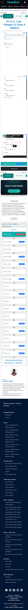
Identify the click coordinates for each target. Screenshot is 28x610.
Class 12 (3, 6)
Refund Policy (14, 598)
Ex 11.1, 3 (13, 293)
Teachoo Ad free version (11, 466)
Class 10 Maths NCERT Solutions (13, 521)
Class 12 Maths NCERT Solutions (13, 527)
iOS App (7, 417)
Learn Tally (8, 566)
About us (10, 595)
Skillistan (7, 471)
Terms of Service (10, 597)
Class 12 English (9, 495)
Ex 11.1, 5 (13, 308)
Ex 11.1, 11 (13, 353)
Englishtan (7, 577)
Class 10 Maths (9, 481)
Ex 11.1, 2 (6, 286)
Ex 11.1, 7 (13, 323)
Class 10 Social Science (11, 490)
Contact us (17, 595)
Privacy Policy (19, 597)
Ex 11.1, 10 (13, 346)
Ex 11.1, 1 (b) (13, 241)
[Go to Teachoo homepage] (13, 2)
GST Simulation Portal (10, 474)
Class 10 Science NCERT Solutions (14, 554)
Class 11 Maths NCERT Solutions (13, 524)
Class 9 (23, 6)
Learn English (8, 561)
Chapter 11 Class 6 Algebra (7, 10)
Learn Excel (8, 564)
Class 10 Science (9, 484)
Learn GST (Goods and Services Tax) (14, 569)
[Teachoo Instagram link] (10, 590)
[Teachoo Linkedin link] (21, 590)
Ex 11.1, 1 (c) (7, 249)
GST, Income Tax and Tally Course (13, 463)
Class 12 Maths (9, 492)
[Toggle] (2, 2)
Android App (8, 414)
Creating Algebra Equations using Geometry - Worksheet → (14, 361)
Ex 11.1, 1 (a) (13, 234)
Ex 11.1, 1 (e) (13, 264)
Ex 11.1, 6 (6, 316)
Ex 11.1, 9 (6, 338)
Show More (14, 218)
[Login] (24, 2)
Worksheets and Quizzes (11, 469)
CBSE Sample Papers (10, 582)
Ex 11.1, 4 (6, 301)
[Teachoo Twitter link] (14, 590)
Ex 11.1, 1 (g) (13, 279)
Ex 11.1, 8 (13, 331)
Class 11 (10, 6)
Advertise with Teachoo (14, 600)
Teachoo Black (16, 393)
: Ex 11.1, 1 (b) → (14, 164)
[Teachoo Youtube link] (18, 590)
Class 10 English (9, 487)
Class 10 (16, 6)
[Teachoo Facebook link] (6, 590)
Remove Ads (14, 168)
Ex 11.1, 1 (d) (13, 256)
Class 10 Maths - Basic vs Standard (13, 579)
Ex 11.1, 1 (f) (6, 271)
